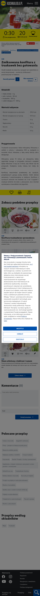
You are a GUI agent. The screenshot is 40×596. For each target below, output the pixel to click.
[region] (20, 298)
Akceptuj (20, 328)
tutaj (5, 321)
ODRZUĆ (20, 334)
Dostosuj (20, 339)
